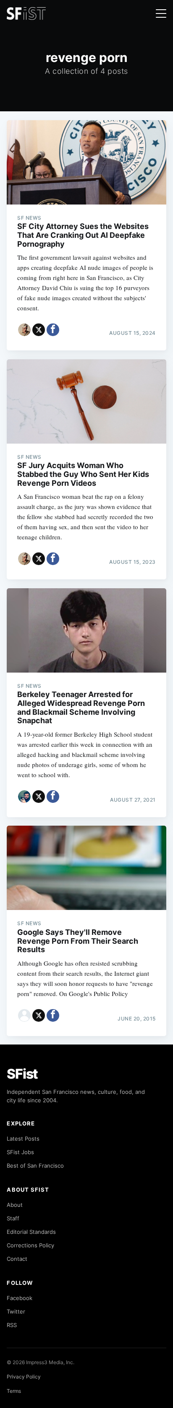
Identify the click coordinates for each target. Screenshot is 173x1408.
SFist (22, 1074)
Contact (17, 1258)
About (15, 1204)
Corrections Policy (30, 1245)
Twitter (16, 1311)
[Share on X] (38, 330)
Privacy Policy (24, 1376)
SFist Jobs (20, 1152)
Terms (14, 1391)
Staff (13, 1218)
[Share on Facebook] (53, 330)
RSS (12, 1325)
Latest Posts (23, 1138)
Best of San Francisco (35, 1165)
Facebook (19, 1298)
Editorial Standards (31, 1231)
